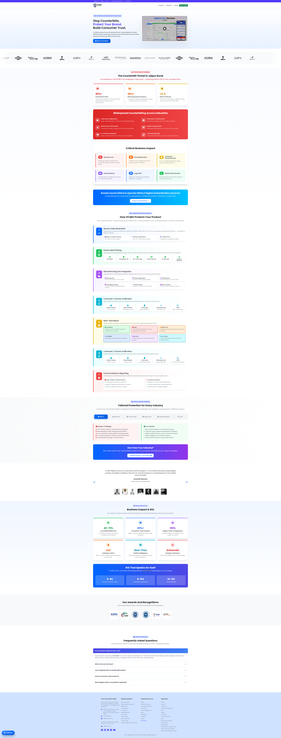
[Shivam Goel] (164, 492)
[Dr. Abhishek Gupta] (133, 492)
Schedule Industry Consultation (139, 455)
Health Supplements (146, 710)
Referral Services (125, 718)
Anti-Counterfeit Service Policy (169, 731)
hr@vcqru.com (107, 726)
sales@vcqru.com (108, 718)
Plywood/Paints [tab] (164, 417)
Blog (102, 1)
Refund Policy (164, 724)
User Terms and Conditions (168, 729)
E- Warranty (124, 710)
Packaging (143, 714)
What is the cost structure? (104, 664)
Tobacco (143, 716)
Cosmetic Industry (146, 704)
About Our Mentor (165, 716)
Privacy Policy (164, 722)
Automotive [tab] (132, 417)
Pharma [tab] (117, 417)
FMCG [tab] (102, 417)
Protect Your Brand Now (139, 201)
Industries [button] (169, 5)
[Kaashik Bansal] (125, 492)
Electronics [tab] (147, 417)
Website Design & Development (129, 722)
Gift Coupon (124, 714)
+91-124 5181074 (107, 716)
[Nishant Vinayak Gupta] (140, 492)
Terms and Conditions (166, 720)
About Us (163, 704)
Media (176, 5)
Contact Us (164, 706)
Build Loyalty (124, 706)
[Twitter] (111, 730)
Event (107, 1)
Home (162, 702)
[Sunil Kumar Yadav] (156, 492)
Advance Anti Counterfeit (127, 704)
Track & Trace (124, 720)
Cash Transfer (124, 708)
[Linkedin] (105, 730)
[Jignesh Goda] (148, 492)
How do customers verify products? (107, 676)
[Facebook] (102, 730)
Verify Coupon (183, 5)
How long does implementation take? (107, 651)
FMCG (142, 702)
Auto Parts (143, 708)
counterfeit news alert (117, 1)
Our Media (163, 714)
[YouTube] (114, 730)
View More (143, 720)
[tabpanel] (140, 431)
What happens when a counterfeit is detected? (111, 682)
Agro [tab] (181, 417)
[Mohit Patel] (117, 492)
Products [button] (160, 5)
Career (163, 712)
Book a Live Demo (102, 41)
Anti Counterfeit (125, 702)
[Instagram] (108, 730)
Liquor (142, 718)
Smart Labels (124, 716)
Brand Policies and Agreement (168, 726)
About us (96, 1)
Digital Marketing (125, 712)
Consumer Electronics (146, 706)
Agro (142, 712)
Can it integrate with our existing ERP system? (110, 670)
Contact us (128, 1)
